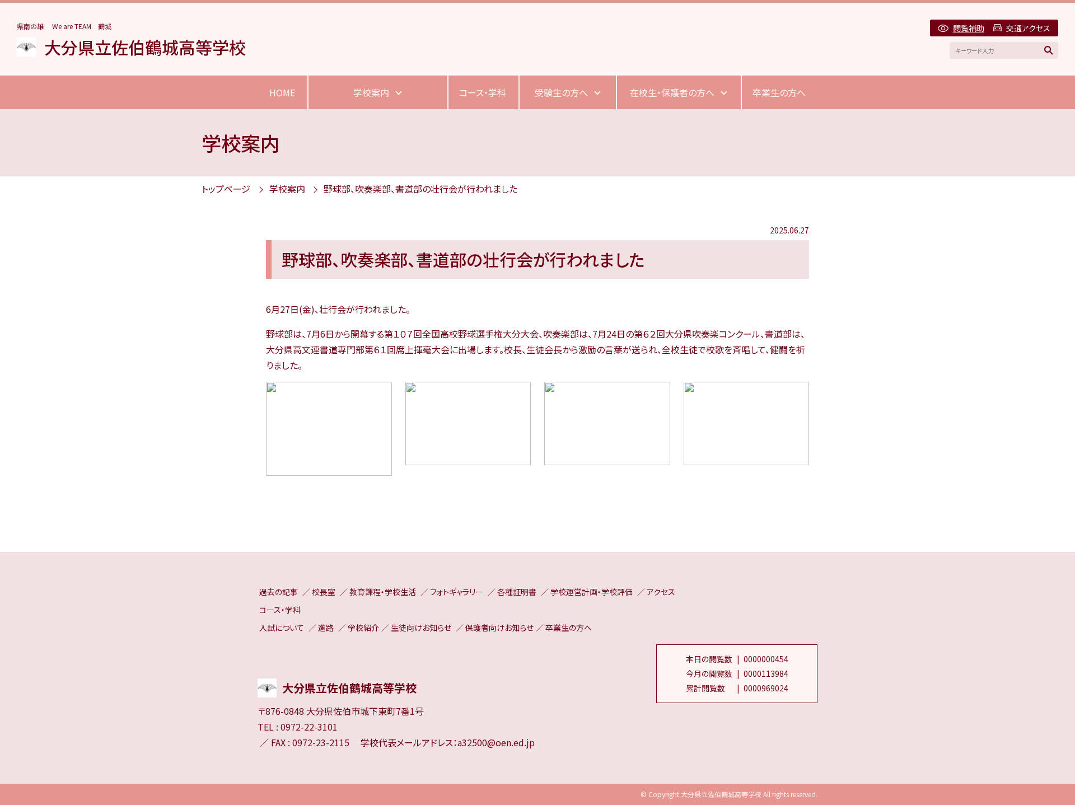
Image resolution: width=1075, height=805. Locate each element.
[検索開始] (1048, 50)
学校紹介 (363, 628)
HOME (282, 92)
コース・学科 (482, 92)
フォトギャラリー (456, 592)
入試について (281, 628)
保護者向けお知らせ (499, 628)
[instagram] (269, 655)
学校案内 (371, 92)
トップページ (226, 188)
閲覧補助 (968, 28)
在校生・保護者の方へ (672, 92)
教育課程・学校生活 (382, 592)
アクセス (661, 592)
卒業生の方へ (779, 92)
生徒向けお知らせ (421, 628)
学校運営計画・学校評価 (591, 592)
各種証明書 (516, 592)
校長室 (323, 592)
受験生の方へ (561, 92)
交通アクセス (1028, 28)
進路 (326, 628)
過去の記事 (278, 592)
